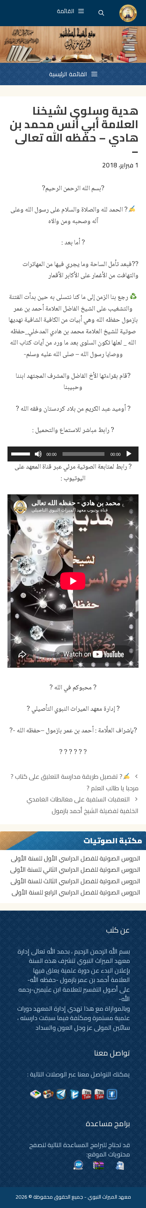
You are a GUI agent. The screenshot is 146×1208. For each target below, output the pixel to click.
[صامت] (38, 454)
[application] (73, 454)
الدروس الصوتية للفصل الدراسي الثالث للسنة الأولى (75, 881)
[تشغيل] (129, 454)
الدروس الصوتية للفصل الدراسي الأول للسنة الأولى (75, 858)
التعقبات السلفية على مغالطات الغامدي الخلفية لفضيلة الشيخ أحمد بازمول (83, 805)
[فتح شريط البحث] (101, 13)
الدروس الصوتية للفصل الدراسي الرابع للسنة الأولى (76, 892)
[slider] (21, 453)
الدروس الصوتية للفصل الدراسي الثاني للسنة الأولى (75, 869)
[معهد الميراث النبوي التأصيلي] (128, 13)
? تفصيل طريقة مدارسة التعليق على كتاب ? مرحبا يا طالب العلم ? (74, 782)
